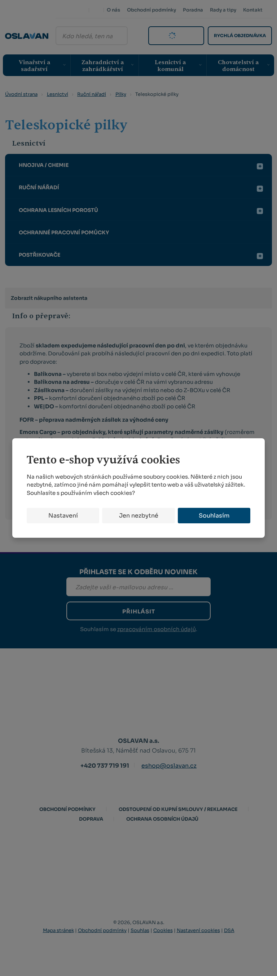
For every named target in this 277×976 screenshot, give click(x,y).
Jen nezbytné (138, 515)
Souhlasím (214, 515)
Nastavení (63, 515)
